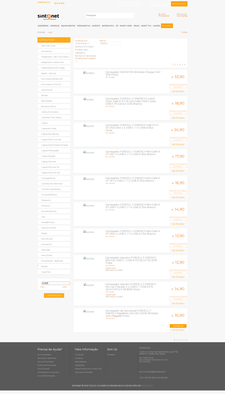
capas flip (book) (50, 134)
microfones (46, 239)
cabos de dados (49, 112)
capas (44, 123)
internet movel (48, 228)
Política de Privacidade (47, 365)
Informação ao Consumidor (48, 372)
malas (44, 233)
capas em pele (48, 128)
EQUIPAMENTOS (68, 26)
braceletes (46, 101)
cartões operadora (51, 189)
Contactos (79, 358)
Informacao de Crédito (84, 372)
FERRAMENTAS (83, 26)
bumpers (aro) (48, 106)
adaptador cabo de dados (55, 56)
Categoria (80, 52)
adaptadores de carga (53, 68)
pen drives (46, 255)
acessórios (46, 51)
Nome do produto (84, 46)
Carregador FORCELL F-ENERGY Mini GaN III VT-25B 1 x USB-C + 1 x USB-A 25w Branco (132, 206)
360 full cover (48, 45)
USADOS (156, 26)
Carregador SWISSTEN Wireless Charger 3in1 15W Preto (132, 73)
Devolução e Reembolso (47, 358)
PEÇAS (136, 26)
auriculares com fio (51, 84)
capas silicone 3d (50, 167)
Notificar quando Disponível (178, 86)
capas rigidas (48, 156)
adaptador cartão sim (52, 62)
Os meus (163, 15)
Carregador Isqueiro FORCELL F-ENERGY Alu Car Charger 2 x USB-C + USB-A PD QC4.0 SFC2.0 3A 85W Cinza (130, 287)
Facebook (111, 355)
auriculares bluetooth (52, 79)
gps (43, 216)
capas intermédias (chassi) (54, 145)
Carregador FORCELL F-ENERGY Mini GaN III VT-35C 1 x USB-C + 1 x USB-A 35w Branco (132, 153)
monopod (46, 244)
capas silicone (48, 161)
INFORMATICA (108, 26)
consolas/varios (49, 194)
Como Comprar (43, 369)
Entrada (41, 32)
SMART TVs (146, 26)
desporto (46, 200)
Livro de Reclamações (46, 376)
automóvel (46, 90)
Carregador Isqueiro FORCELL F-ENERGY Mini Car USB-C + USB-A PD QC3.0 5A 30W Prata (131, 260)
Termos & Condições (46, 362)
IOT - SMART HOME (124, 26)
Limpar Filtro (54, 295)
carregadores (48, 178)
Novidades (167, 26)
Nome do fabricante (85, 56)
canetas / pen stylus (51, 117)
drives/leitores (48, 211)
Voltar (185, 32)
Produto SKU (81, 49)
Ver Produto (178, 91)
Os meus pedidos (44, 355)
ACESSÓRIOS (43, 26)
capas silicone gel (50, 172)
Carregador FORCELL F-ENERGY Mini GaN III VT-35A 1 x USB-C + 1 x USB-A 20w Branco (132, 232)
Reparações (79, 365)
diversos (45, 205)
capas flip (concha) (51, 139)
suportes (46, 272)
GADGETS (96, 26)
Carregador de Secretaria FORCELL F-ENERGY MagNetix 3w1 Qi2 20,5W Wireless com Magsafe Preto (131, 313)
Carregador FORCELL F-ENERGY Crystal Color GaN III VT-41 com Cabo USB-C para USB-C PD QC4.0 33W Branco (130, 101)
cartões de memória (51, 183)
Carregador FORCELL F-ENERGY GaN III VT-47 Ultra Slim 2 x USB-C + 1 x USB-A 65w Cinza (132, 128)
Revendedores (80, 362)
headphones (47, 222)
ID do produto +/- (83, 43)
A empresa (79, 355)
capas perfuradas (50, 150)
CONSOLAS (54, 26)
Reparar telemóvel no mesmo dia (88, 369)
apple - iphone (48, 73)
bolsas (44, 95)
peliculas (45, 250)
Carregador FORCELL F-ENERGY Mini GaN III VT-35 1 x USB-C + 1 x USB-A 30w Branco (132, 179)
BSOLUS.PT (147, 385)
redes (44, 266)
